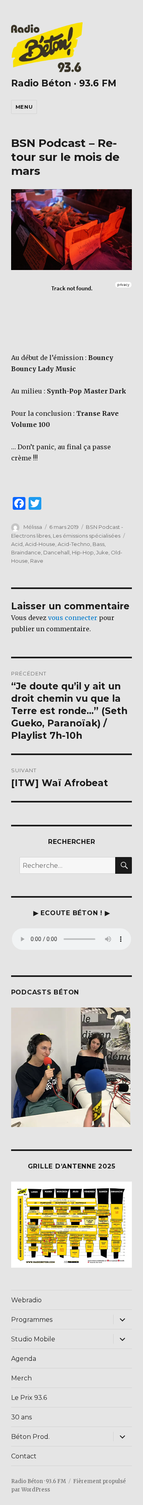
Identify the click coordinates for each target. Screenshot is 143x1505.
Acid (17, 544)
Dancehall (56, 552)
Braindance (26, 552)
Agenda (23, 1358)
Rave (36, 561)
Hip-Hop (83, 552)
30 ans (21, 1417)
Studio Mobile (33, 1339)
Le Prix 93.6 (29, 1397)
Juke (102, 552)
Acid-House (40, 544)
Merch (21, 1378)
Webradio (26, 1300)
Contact (24, 1456)
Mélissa (32, 527)
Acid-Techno (74, 544)
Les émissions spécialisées (86, 535)
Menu (24, 107)
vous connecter (72, 618)
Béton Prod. (30, 1436)
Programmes (31, 1319)
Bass (98, 544)
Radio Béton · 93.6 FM (63, 83)
